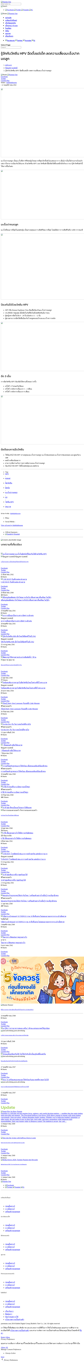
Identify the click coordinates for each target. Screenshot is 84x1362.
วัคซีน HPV (9, 502)
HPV (7, 474)
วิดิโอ (7, 31)
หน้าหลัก (8, 17)
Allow (8, 1337)
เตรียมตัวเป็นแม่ (11, 20)
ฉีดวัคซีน (8, 483)
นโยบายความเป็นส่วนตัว (14, 1319)
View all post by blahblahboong (12, 525)
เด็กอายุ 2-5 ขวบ (11, 25)
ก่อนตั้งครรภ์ (10, 1206)
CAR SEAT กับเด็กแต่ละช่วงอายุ (13, 582)
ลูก (6, 497)
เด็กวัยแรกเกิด (10, 23)
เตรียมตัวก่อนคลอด (12, 1212)
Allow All (4, 1347)
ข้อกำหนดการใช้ (11, 1317)
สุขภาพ (8, 33)
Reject (3, 1337)
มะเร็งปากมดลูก (11, 492)
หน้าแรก (8, 65)
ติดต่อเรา (8, 1314)
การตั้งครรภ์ (10, 1209)
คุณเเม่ (7, 478)
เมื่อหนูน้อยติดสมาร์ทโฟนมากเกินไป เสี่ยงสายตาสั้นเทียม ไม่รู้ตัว (25, 600)
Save (2, 1357)
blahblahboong (11, 82)
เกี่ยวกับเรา (9, 36)
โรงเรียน (8, 28)
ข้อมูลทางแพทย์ (11, 68)
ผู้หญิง (7, 488)
